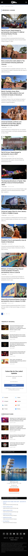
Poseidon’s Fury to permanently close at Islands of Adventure (13, 241)
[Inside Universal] (14, 2)
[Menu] (2, 2)
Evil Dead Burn (6, 521)
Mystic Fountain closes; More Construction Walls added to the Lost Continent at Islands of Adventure (12, 93)
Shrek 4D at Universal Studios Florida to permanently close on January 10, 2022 (13, 300)
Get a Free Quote (14, 490)
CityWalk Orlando (5, 208)
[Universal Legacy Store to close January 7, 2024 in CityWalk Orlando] (14, 202)
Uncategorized (5, 27)
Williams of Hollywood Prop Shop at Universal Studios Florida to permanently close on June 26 (12, 270)
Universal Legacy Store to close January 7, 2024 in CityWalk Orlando (13, 212)
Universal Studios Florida (7, 149)
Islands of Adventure (6, 58)
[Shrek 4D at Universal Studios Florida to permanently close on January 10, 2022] (14, 290)
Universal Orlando (6, 266)
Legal (21, 538)
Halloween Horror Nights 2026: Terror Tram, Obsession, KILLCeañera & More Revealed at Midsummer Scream (18, 419)
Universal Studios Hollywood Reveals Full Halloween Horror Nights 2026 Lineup (17, 353)
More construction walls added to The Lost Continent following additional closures (13, 62)
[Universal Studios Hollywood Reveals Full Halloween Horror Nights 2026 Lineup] (5, 353)
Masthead (11, 538)
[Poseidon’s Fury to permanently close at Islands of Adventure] (14, 231)
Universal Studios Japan (7, 178)
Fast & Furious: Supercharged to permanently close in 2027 (11, 153)
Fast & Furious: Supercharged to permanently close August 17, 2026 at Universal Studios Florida (12, 32)
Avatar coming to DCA (7, 506)
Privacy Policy (12, 389)
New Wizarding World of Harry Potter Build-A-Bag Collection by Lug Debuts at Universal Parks (18, 336)
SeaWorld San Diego (7, 514)
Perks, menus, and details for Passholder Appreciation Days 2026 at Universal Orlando (18, 361)
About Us (6, 538)
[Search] (26, 2)
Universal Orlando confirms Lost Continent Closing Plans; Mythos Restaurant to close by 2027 (11, 123)
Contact (17, 538)
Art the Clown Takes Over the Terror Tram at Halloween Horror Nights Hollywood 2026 (17, 444)
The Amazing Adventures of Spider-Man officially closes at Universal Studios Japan (13, 182)
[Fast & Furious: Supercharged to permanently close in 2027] (14, 143)
